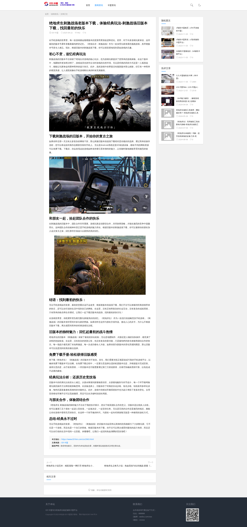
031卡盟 (64, 442)
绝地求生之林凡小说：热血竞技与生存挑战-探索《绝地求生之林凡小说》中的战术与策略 (144, 465)
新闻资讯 (99, 5)
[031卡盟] (59, 5)
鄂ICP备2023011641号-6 (88, 514)
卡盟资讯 (112, 5)
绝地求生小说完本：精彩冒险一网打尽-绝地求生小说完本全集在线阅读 (78, 465)
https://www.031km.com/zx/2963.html (77, 439)
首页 (88, 5)
